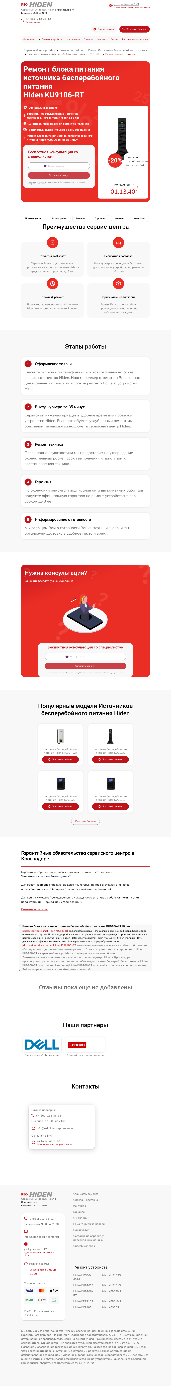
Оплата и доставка (85, 1199)
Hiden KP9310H (111, 1301)
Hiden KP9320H (111, 1291)
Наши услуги (81, 1229)
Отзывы (114, 39)
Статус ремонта (106, 29)
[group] (42, 1047)
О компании (29, 39)
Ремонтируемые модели (89, 1223)
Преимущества (33, 218)
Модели (80, 218)
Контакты (102, 39)
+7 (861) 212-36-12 (38, 18)
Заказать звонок (136, 29)
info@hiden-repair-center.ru (41, 1236)
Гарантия (100, 218)
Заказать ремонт (62, 759)
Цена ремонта (73, 39)
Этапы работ (59, 218)
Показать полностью (34, 909)
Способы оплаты (84, 1246)
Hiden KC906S (110, 1307)
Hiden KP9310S (83, 1301)
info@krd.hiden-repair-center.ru (56, 1128)
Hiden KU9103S (111, 1275)
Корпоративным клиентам (135, 39)
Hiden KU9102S (83, 1285)
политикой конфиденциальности (109, 673)
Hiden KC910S (82, 1307)
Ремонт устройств (52, 39)
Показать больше (85, 821)
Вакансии (88, 39)
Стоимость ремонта (86, 1193)
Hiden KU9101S (111, 1285)
